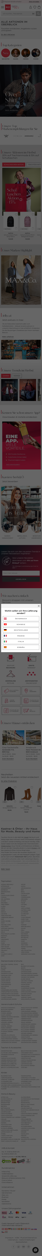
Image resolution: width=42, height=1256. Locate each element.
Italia (21, 641)
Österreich (21, 619)
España (21, 647)
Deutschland (21, 630)
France (21, 636)
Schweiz (21, 624)
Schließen (39, 606)
